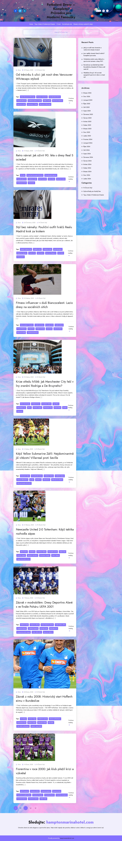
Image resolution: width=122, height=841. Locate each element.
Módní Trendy (47, 100)
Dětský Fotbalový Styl (26, 249)
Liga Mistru (56, 404)
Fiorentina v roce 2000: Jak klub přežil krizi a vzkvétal (45, 771)
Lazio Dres (49, 329)
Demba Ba (32, 551)
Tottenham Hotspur (45, 555)
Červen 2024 (87, 161)
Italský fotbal (43, 799)
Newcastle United (52, 551)
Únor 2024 (86, 175)
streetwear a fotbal (32, 104)
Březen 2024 (87, 172)
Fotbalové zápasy (60, 476)
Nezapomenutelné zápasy (23, 632)
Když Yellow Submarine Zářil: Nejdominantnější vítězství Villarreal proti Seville (45, 455)
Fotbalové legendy (33, 628)
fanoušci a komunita (42, 97)
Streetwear (31, 183)
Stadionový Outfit (21, 183)
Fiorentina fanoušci (37, 795)
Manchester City (21, 407)
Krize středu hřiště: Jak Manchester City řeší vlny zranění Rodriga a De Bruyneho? (45, 383)
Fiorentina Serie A (21, 799)
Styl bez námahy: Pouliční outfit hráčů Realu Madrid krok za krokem (44, 229)
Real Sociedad (42, 179)
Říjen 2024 (86, 147)
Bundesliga (23, 719)
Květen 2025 (87, 121)
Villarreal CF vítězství (57, 479)
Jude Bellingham (58, 249)
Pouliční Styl (32, 253)
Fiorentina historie (49, 795)
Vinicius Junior (20, 257)
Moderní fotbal (32, 722)
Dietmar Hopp (32, 719)
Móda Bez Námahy (22, 253)
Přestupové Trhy (48, 407)
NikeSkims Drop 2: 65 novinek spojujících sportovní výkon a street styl (94, 75)
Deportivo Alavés (34, 625)
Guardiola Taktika (46, 404)
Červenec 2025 (88, 114)
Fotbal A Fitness (40, 329)
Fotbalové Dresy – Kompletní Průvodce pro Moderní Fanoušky (61, 10)
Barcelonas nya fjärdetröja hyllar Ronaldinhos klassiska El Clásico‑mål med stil (94, 67)
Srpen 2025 (87, 111)
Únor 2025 (86, 132)
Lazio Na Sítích (58, 329)
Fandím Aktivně (59, 325)
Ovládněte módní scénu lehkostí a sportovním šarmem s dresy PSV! (94, 60)
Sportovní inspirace (57, 100)
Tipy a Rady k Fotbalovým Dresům (45, 24)
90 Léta (23, 175)
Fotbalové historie (21, 628)
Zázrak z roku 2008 (36, 726)
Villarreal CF (46, 479)
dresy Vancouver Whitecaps (28, 97)
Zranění (65, 407)
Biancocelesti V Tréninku (27, 325)
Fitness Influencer (21, 329)
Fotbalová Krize (36, 404)
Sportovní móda (21, 104)
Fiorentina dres (56, 791)
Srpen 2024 (87, 154)
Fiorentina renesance (61, 795)
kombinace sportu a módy (34, 100)
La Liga (31, 479)
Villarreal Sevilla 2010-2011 (24, 483)
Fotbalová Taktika (48, 476)
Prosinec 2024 (87, 139)
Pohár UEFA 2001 (36, 632)
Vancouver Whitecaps (45, 104)
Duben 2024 (87, 168)
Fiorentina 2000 (35, 791)
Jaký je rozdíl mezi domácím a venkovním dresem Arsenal (93, 49)
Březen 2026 (87, 93)
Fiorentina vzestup (33, 799)
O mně (59, 24)
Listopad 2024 (87, 143)
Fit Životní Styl (63, 32)
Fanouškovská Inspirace (50, 175)
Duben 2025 (87, 125)
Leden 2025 (87, 136)
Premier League (37, 407)
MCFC (29, 407)
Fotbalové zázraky (42, 719)
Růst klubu (50, 722)
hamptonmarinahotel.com (67, 838)
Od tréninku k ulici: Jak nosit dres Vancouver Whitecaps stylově (44, 76)
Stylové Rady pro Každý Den (92, 191)
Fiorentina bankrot (45, 791)
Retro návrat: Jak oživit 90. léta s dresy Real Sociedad (44, 157)
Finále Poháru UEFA (60, 625)
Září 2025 (86, 107)
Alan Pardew (24, 551)
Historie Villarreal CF (22, 479)
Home (31, 24)
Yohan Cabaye (55, 555)
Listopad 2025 (87, 100)
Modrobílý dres (53, 628)
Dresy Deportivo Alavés (47, 625)
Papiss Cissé (62, 551)
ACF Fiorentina (24, 791)
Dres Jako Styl (49, 325)
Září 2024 (86, 150)
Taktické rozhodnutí (32, 555)
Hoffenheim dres (21, 722)
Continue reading (71, 99)
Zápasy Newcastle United (23, 559)
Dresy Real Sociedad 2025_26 (35, 175)
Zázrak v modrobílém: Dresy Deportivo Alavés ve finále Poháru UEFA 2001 (44, 604)
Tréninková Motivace (33, 332)
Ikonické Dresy (43, 628)
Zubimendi (19, 411)
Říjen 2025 (86, 104)
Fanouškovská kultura (37, 476)
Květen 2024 (87, 164)
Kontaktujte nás (67, 24)
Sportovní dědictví (48, 632)
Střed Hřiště (57, 407)
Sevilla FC (38, 479)
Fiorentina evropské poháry (24, 795)
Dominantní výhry (25, 476)
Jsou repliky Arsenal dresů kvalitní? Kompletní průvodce (94, 54)
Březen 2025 (87, 129)
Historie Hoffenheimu (55, 719)
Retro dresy (51, 179)
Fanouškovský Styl (21, 100)
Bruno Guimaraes (25, 404)
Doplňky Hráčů (37, 249)
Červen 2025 (87, 118)
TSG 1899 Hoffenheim (23, 726)
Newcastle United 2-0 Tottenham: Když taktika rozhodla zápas (45, 531)
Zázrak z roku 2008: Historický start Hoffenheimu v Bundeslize (44, 698)
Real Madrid (40, 253)
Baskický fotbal (24, 625)
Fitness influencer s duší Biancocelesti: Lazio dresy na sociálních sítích (44, 305)
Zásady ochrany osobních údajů (83, 24)
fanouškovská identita (54, 97)
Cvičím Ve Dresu (39, 325)
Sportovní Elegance (51, 253)
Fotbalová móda (32, 179)
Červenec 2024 (88, 157)
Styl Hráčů (60, 253)
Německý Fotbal (42, 722)
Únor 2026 (86, 96)
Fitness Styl (31, 329)
